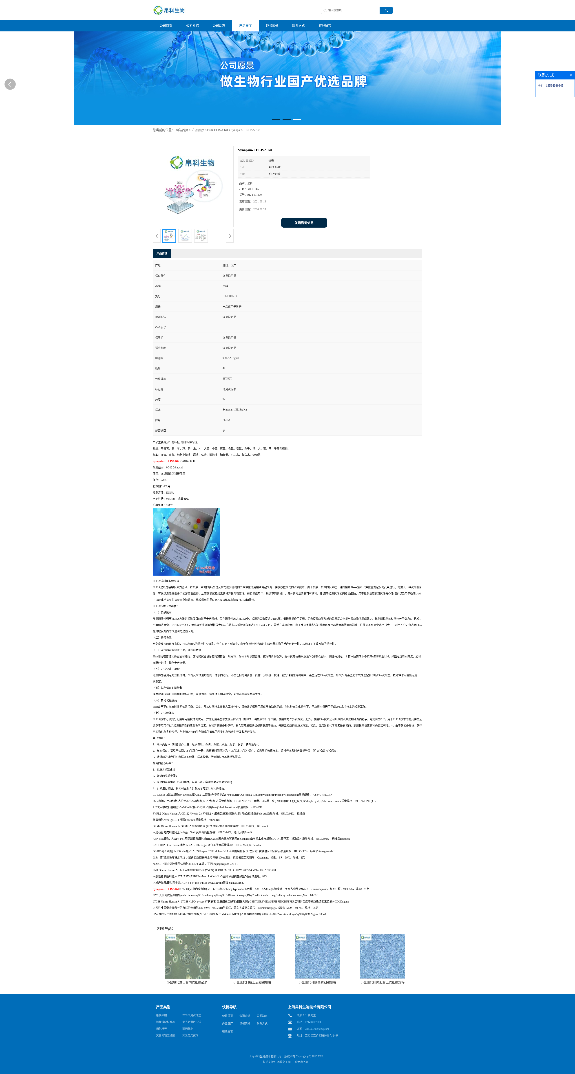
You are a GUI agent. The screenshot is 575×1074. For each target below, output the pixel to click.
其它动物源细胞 (165, 1035)
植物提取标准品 (165, 1022)
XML (321, 1056)
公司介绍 (244, 1015)
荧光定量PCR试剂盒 (191, 1023)
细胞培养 (161, 1028)
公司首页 (227, 1015)
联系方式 (262, 1023)
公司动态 (262, 1015)
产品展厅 (198, 130)
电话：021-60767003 (309, 1022)
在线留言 (227, 1031)
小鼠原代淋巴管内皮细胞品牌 (187, 982)
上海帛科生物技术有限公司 (265, 1056)
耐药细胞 (187, 1028)
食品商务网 (301, 1062)
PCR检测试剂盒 (191, 1015)
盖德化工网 (284, 1062)
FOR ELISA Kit (217, 130)
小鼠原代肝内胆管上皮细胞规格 (382, 982)
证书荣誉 (244, 1023)
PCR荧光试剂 (190, 1035)
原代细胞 (161, 1015)
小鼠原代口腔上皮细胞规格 (252, 982)
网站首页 (182, 130)
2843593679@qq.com (317, 1028)
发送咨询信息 (304, 222)
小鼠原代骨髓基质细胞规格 (317, 982)
